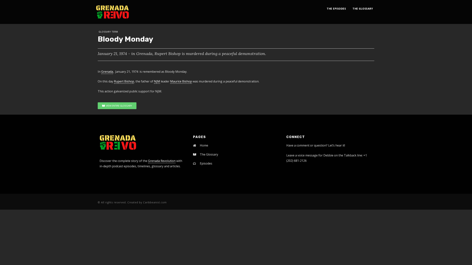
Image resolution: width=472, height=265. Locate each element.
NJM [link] (157, 81)
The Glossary (363, 8)
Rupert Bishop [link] (124, 81)
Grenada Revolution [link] (162, 161)
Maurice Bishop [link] (181, 81)
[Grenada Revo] (112, 12)
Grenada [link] (107, 72)
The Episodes (336, 8)
